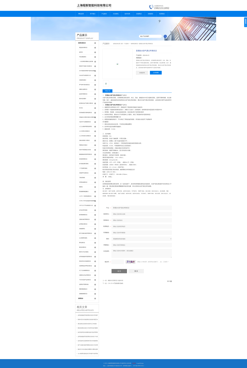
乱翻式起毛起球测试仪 (85, 275)
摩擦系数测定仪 (83, 289)
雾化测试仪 (82, 242)
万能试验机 (82, 177)
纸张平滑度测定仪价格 (85, 149)
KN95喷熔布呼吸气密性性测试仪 (87, 71)
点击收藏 (156, 72)
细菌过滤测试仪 (83, 89)
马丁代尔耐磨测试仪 (84, 270)
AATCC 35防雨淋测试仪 (85, 196)
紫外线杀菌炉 (82, 98)
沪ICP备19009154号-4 (138, 365)
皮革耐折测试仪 (83, 224)
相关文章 (82, 307)
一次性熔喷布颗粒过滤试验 (86, 61)
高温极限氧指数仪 (83, 191)
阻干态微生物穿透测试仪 (85, 233)
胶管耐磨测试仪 (83, 214)
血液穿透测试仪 (83, 94)
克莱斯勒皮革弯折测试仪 (85, 265)
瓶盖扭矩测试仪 (83, 47)
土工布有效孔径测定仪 (85, 135)
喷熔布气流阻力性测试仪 (85, 66)
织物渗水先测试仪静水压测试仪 (87, 117)
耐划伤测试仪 (82, 247)
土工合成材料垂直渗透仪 (85, 126)
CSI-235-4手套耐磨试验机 (115, 283)
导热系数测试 (82, 56)
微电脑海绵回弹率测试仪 (85, 154)
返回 (168, 281)
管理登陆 (125, 365)
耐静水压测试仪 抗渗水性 (115, 280)
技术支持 (127, 14)
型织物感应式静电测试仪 (85, 112)
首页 (122, 43)
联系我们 (162, 14)
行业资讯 (115, 14)
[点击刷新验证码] (130, 261)
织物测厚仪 (82, 228)
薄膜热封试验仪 (83, 145)
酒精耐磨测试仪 (83, 293)
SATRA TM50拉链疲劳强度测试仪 (87, 201)
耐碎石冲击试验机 (83, 252)
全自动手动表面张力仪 (85, 75)
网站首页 (81, 14)
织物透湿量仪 (82, 80)
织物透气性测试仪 (83, 173)
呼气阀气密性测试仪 (84, 84)
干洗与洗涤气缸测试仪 (85, 279)
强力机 (81, 108)
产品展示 (104, 14)
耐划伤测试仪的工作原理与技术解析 (88, 328)
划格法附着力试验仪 (84, 140)
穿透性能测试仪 (83, 182)
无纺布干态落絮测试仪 (85, 122)
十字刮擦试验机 (83, 168)
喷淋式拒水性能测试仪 (85, 261)
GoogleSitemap (139, 363)
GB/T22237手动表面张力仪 (86, 205)
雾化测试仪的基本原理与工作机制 (87, 323)
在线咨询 (142, 72)
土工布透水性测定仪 (84, 131)
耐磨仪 (81, 187)
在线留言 (150, 14)
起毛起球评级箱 (83, 210)
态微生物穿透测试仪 (84, 219)
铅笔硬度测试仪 (83, 159)
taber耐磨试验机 (83, 238)
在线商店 (139, 14)
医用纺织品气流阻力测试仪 (86, 103)
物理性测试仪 (134, 43)
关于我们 (92, 14)
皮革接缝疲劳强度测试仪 (85, 256)
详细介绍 (107, 91)
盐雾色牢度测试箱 (83, 284)
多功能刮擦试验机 (83, 163)
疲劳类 (81, 52)
